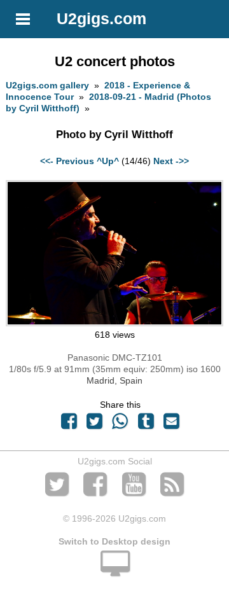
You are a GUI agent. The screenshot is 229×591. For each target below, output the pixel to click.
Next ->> (171, 161)
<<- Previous (67, 161)
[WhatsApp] (120, 424)
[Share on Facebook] (68, 424)
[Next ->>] (114, 323)
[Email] (171, 424)
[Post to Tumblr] (145, 424)
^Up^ (108, 161)
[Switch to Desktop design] (114, 571)
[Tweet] (95, 424)
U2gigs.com (101, 18)
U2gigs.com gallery (47, 85)
